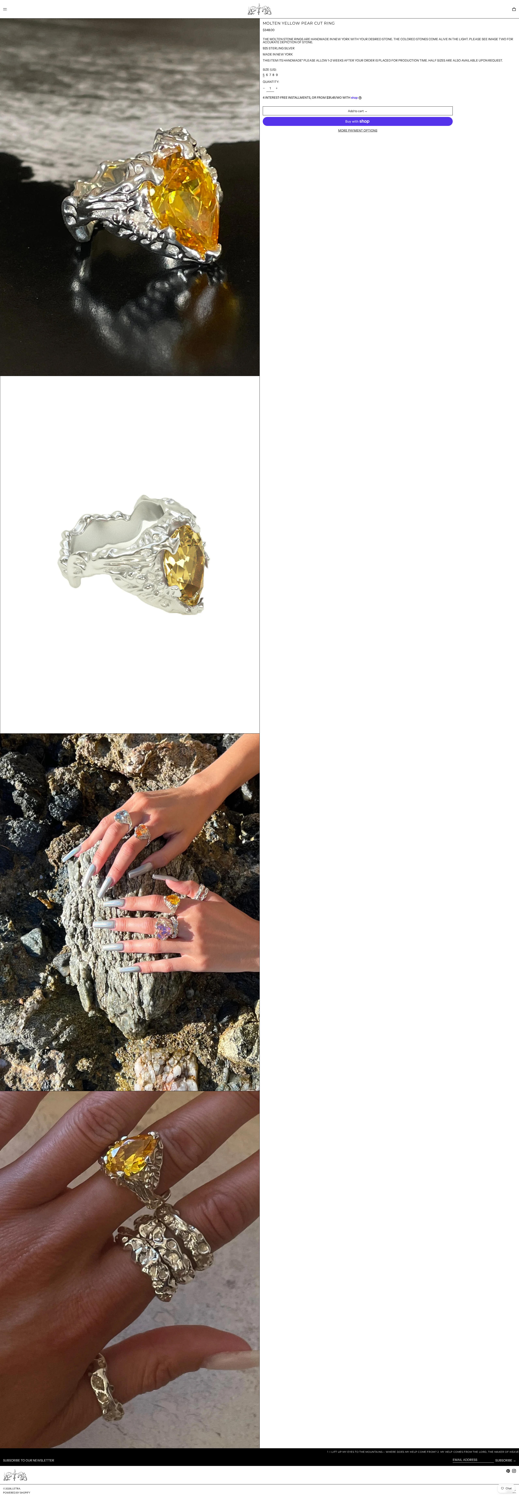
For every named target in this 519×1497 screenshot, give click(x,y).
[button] (514, 9)
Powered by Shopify (16, 1492)
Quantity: (271, 81)
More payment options (357, 130)
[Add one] (276, 88)
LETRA (16, 1488)
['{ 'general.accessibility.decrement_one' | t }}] (263, 88)
